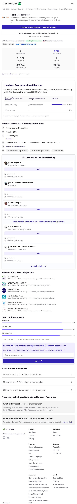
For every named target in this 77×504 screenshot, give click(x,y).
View (38, 169)
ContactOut (5, 9)
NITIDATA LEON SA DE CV (17, 283)
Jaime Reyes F (14, 162)
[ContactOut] (13, 3)
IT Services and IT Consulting (36, 9)
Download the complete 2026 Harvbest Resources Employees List (38, 222)
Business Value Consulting (18, 309)
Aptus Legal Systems (15, 302)
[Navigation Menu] (72, 3)
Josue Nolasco (14, 226)
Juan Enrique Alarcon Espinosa (21, 247)
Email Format (24, 74)
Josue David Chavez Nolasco (20, 183)
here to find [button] (67, 422)
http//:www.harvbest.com (15, 147)
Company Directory (17, 9)
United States (52, 9)
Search (40, 361)
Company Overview (9, 74)
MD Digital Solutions (15, 296)
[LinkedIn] (11, 22)
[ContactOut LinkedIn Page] (4, 468)
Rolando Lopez (14, 203)
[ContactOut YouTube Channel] (8, 468)
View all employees (38, 266)
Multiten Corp (13, 277)
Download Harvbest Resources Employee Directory (38, 27)
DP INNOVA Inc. (13, 289)
